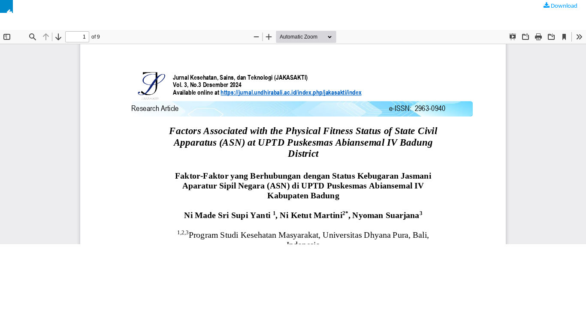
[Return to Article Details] (6, 6)
